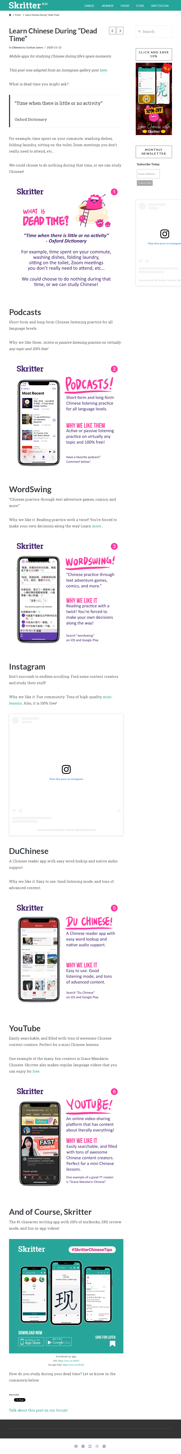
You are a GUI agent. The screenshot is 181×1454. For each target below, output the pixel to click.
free (36, 1071)
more (96, 526)
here (103, 70)
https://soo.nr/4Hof (68, 1360)
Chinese (17, 47)
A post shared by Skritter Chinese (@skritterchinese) (66, 829)
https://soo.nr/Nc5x (73, 1364)
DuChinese (29, 851)
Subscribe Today (148, 164)
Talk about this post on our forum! (38, 1410)
